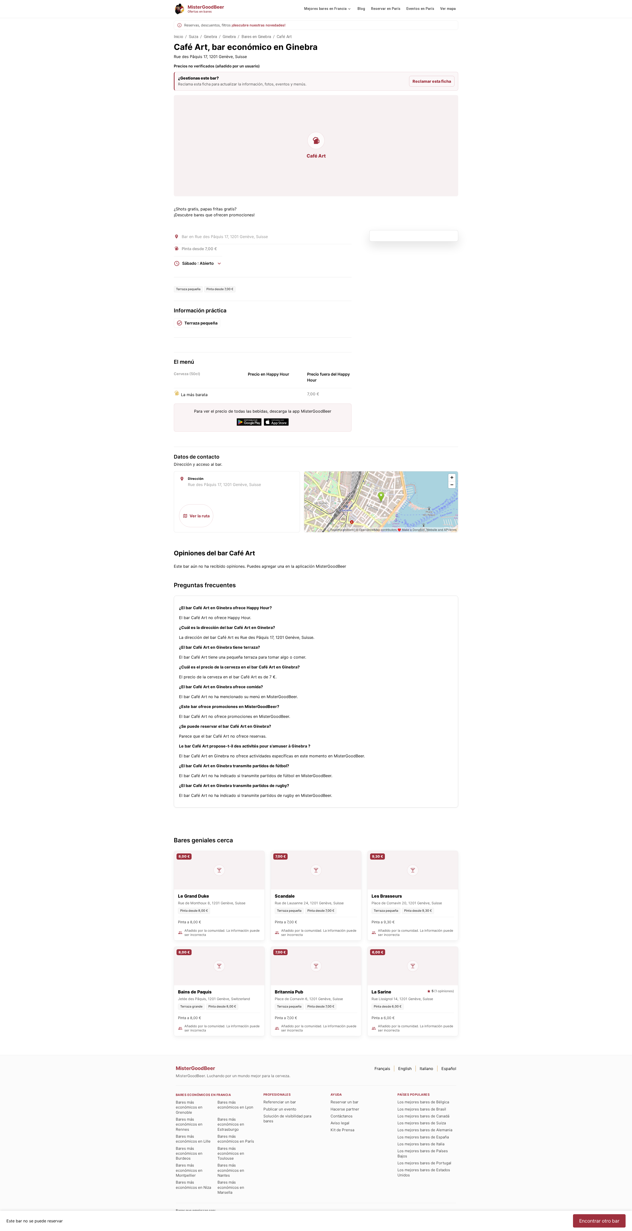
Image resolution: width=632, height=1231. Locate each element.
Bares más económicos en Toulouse (230, 1153)
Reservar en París (385, 9)
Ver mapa (448, 9)
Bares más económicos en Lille (193, 1139)
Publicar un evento (279, 1109)
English (405, 1068)
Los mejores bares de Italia (420, 1144)
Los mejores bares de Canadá (423, 1116)
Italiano (426, 1068)
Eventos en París (420, 9)
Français (382, 1068)
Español (448, 1068)
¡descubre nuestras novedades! (258, 25)
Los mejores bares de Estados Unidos (423, 1172)
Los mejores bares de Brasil (421, 1109)
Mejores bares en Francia (325, 9)
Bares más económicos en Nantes (230, 1170)
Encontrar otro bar (599, 1221)
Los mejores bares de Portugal (424, 1163)
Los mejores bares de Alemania (424, 1130)
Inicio (178, 36)
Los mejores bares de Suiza (421, 1123)
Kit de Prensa (342, 1130)
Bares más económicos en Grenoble (189, 1107)
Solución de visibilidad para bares (287, 1118)
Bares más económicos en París (235, 1139)
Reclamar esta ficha (432, 81)
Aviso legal (340, 1123)
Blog (361, 9)
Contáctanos (342, 1116)
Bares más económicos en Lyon (235, 1105)
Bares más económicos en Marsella (230, 1187)
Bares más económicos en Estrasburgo (230, 1124)
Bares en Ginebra (256, 36)
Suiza (193, 36)
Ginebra (210, 36)
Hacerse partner (345, 1109)
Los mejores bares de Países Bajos (422, 1153)
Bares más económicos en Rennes (189, 1124)
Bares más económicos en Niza (193, 1185)
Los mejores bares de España (423, 1137)
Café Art (284, 36)
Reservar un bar (344, 1102)
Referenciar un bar (279, 1102)
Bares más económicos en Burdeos (189, 1153)
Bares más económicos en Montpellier (189, 1170)
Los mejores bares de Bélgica (423, 1102)
